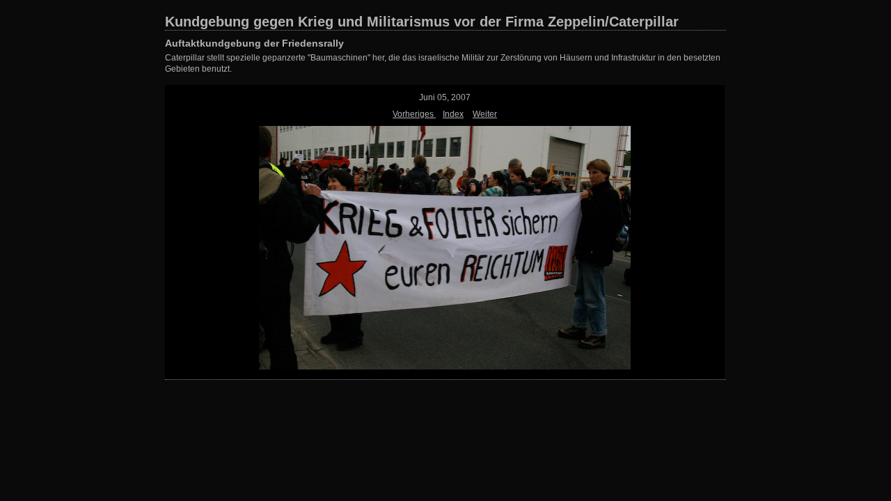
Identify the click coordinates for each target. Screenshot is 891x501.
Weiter (485, 114)
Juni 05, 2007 (445, 97)
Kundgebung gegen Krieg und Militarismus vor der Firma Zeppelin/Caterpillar (422, 21)
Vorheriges (414, 114)
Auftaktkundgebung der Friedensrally (254, 43)
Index (453, 114)
